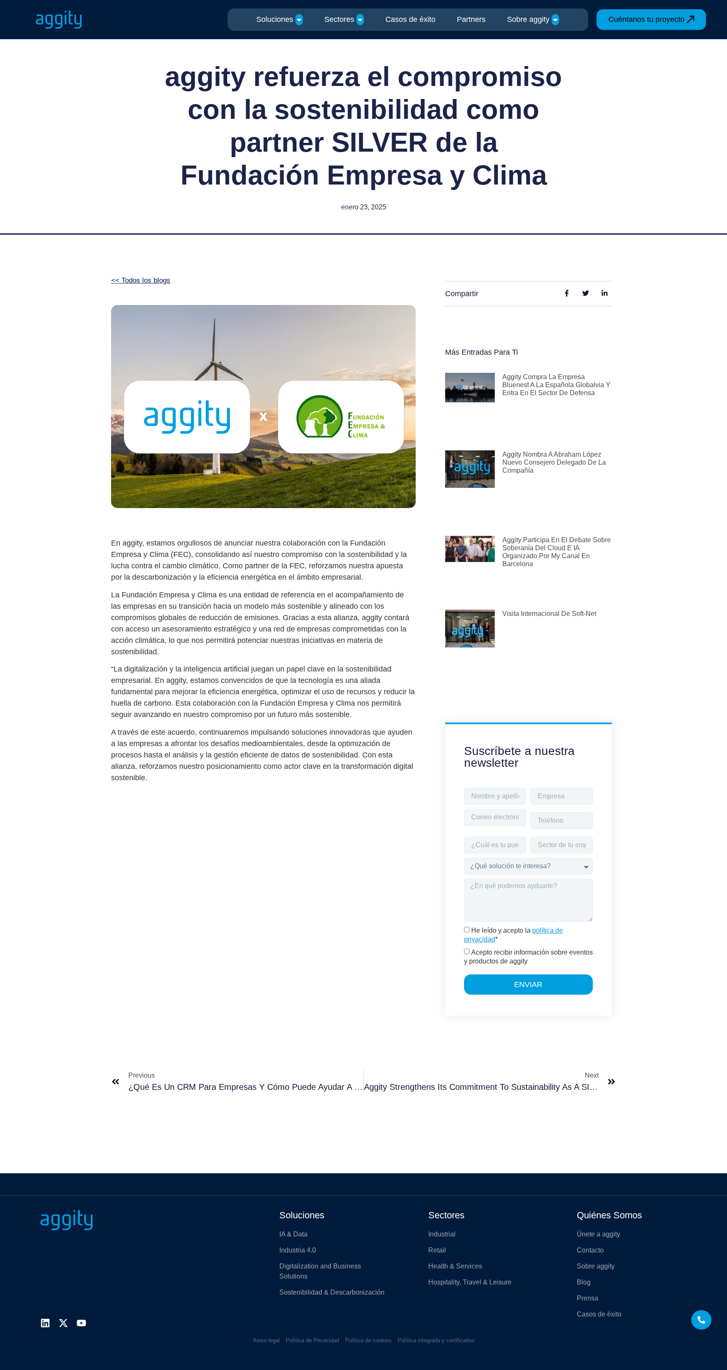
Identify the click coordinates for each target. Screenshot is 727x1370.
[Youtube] (81, 1323)
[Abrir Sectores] (360, 19)
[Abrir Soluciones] (299, 19)
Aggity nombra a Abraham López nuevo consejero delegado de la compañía (554, 462)
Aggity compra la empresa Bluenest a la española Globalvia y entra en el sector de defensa (556, 384)
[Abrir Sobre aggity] (555, 19)
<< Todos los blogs (140, 280)
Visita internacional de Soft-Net (549, 613)
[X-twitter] (63, 1323)
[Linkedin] (45, 1323)
